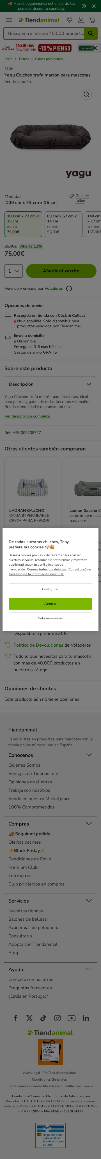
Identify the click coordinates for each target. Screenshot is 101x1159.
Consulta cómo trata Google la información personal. (50, 571)
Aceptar (50, 603)
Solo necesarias (50, 618)
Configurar (50, 589)
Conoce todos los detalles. (47, 569)
